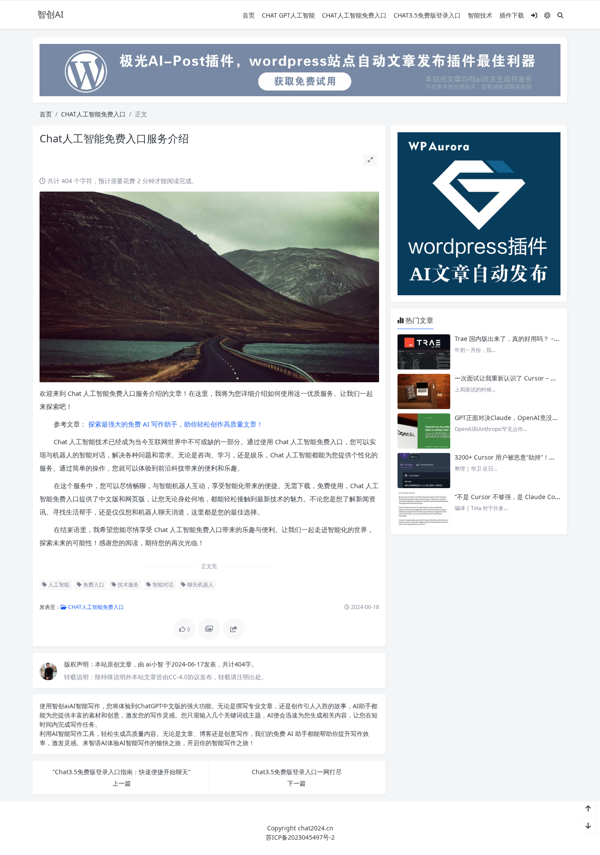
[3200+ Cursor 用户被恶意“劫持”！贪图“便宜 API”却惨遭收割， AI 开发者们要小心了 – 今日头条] (424, 470)
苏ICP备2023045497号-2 (300, 837)
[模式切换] (547, 15)
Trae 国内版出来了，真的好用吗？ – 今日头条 (517, 338)
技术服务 (127, 584)
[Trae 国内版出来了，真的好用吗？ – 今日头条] (424, 352)
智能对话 (162, 584)
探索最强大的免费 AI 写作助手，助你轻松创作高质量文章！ (175, 424)
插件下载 (511, 15)
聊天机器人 (199, 584)
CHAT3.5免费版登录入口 (427, 15)
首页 (248, 15)
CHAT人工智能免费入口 (354, 15)
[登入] (534, 15)
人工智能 (58, 584)
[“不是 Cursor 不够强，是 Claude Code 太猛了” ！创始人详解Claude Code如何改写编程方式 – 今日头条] (424, 510)
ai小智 (155, 664)
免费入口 (93, 584)
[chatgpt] (300, 69)
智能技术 (480, 15)
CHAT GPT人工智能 (288, 15)
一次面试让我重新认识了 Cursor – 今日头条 (515, 378)
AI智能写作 (84, 706)
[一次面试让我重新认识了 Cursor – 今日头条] (424, 391)
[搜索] (560, 15)
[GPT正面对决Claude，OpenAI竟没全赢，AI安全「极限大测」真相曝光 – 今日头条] (424, 431)
